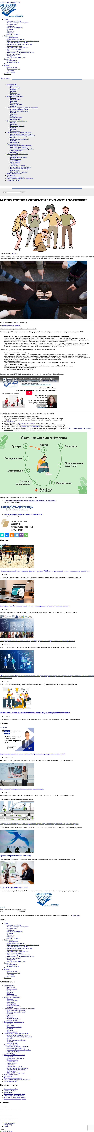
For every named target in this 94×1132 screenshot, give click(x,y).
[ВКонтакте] (7, 535)
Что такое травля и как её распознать (30, 425)
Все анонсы (3, 727)
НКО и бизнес (14, 170)
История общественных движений (14, 1097)
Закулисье (10, 70)
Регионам (13, 89)
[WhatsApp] (26, 535)
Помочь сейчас (12, 60)
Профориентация (15, 159)
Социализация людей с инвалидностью (19, 44)
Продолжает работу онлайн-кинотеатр (15, 856)
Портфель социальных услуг (16, 57)
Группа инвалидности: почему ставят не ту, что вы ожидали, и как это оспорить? (32, 754)
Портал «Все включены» (15, 49)
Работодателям (15, 88)
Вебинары (13, 93)
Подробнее (76, 915)
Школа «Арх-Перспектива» (19, 147)
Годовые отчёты (12, 24)
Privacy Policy (8, 1124)
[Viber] (21, 535)
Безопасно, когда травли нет (27, 423)
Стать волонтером (13, 62)
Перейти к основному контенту (10, 2)
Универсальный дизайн (14, 46)
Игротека (13, 137)
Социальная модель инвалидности (18, 23)
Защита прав (14, 155)
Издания (10, 29)
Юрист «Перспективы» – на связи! (14, 887)
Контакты (10, 32)
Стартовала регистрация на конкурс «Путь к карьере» (22, 789)
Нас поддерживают (13, 34)
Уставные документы (14, 21)
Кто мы (6, 19)
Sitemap (6, 1126)
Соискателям (14, 86)
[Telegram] (16, 535)
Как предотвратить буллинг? (11, 325)
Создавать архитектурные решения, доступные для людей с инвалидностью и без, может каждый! (39, 824)
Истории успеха (12, 67)
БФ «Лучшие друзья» (14, 54)
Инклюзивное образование (15, 39)
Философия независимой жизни (14, 1095)
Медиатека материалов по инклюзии (18, 51)
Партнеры (13, 124)
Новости (6, 65)
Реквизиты (10, 31)
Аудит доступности (16, 150)
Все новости (4, 544)
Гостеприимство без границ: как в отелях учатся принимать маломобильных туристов (34, 606)
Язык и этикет (8, 1092)
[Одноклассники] (12, 535)
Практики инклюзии (16, 104)
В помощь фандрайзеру (11, 1089)
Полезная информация (17, 126)
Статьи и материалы (16, 117)
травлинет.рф (11, 421)
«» (23, 514)
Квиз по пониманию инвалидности (15, 1099)
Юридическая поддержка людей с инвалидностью (23, 41)
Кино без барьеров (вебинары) (19, 168)
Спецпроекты (11, 55)
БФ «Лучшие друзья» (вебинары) (20, 167)
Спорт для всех (15, 162)
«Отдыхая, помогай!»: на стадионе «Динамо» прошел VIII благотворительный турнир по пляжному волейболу (44, 571)
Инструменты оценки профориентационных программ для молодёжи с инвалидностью (35, 713)
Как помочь (7, 59)
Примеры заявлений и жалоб (19, 111)
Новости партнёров (13, 69)
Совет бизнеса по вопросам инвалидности (20, 52)
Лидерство (13, 164)
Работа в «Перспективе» (15, 27)
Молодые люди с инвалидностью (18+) (22, 136)
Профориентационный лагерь (19, 139)
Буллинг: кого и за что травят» (30, 426)
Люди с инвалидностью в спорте (17, 42)
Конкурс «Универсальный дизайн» (21, 145)
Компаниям (7, 64)
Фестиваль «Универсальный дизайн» (22, 149)
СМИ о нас (10, 26)
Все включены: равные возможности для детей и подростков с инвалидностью (30, 500)
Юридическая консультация (19, 109)
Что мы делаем (8, 36)
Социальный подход (10, 1090)
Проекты (13, 122)
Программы (11, 72)
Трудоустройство (12, 37)
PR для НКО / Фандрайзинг (19, 172)
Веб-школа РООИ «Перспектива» (18, 47)
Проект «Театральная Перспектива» (21, 134)
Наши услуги (14, 103)
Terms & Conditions (9, 1123)
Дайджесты (13, 114)
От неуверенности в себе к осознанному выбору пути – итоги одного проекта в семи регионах (37, 641)
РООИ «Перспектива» (11, 1129)
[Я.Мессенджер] (2, 535)
